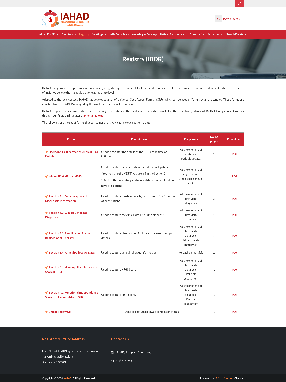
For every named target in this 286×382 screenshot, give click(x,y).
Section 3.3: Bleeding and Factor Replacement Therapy (68, 236)
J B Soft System (223, 378)
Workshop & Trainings (144, 34)
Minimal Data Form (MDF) (65, 176)
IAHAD (67, 378)
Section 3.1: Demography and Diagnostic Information (66, 199)
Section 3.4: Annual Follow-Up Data (71, 252)
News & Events (234, 34)
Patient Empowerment (173, 34)
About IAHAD (47, 34)
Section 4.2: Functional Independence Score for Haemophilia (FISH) (71, 295)
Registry (84, 34)
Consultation (197, 34)
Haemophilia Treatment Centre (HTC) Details (71, 154)
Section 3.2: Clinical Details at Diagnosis (66, 215)
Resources (213, 34)
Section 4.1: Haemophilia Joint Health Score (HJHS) (71, 269)
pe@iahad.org (232, 18)
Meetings (97, 34)
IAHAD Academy (119, 34)
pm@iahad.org (93, 115)
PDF (235, 154)
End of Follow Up (59, 311)
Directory (67, 34)
